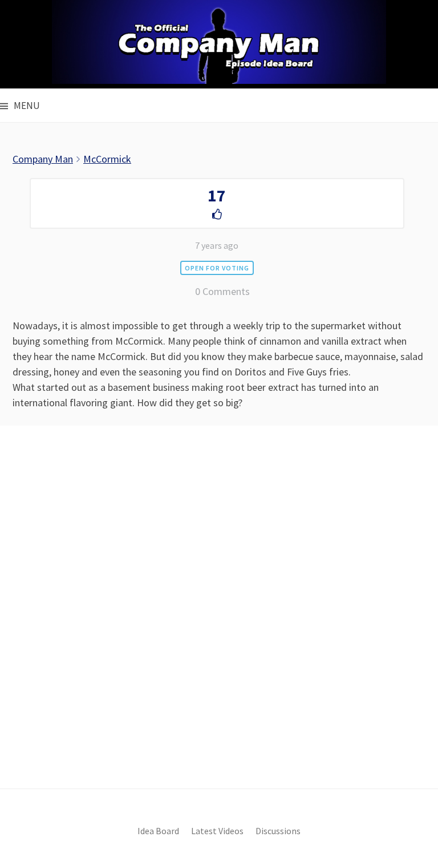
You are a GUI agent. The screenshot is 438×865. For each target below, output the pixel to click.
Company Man (43, 158)
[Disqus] (219, 626)
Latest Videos (217, 831)
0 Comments (222, 291)
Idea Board (158, 831)
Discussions (278, 831)
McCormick (107, 158)
